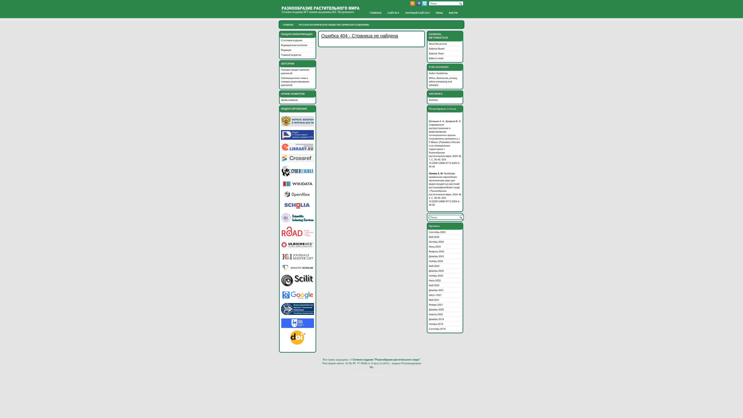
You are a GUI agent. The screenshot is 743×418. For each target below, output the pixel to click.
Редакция (286, 49)
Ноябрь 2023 (436, 261)
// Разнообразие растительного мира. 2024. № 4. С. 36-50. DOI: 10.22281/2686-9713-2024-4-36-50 (445, 197)
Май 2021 (434, 299)
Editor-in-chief (436, 58)
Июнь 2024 (435, 246)
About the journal (438, 43)
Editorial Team (436, 53)
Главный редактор (291, 54)
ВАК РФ (453, 13)
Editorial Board (436, 48)
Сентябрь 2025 (437, 232)
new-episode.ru (381, 374)
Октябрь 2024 (436, 241)
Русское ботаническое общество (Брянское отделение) (334, 24)
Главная (288, 24)
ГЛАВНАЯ (375, 13)
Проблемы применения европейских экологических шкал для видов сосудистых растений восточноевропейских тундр (444, 180)
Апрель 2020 (436, 314)
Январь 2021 (436, 304)
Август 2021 (435, 294)
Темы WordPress (363, 374)
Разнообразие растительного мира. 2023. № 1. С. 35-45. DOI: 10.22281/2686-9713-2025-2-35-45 (445, 159)
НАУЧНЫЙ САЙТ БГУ (417, 13)
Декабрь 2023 (436, 256)
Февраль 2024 (436, 251)
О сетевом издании (291, 40)
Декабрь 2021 (436, 290)
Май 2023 (434, 265)
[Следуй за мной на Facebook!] (419, 4)
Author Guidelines (438, 73)
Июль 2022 (435, 280)
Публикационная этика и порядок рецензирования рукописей (295, 81)
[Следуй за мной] (425, 4)
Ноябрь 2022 (436, 275)
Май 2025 (434, 236)
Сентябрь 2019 (437, 328)
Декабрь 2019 (436, 319)
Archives (433, 99)
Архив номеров (289, 99)
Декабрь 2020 (436, 309)
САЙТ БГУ (393, 13)
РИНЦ (439, 13)
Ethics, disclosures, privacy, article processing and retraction (443, 81)
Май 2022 (434, 285)
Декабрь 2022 (436, 270)
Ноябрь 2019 (436, 323)
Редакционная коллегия (294, 45)
